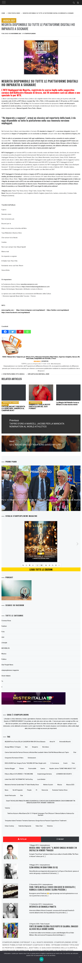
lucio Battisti (41, 779)
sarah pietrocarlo (10, 795)
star (21, 795)
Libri (3, 637)
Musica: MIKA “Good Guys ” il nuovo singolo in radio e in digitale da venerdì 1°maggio (53, 849)
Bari (26, 747)
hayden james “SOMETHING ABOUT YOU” (62, 768)
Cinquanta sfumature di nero (14, 758)
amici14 (52, 741)
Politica (4, 659)
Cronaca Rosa (6, 621)
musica (59, 784)
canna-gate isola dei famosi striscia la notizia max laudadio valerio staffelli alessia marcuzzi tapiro (37, 752)
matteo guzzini (48, 784)
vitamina (50, 826)
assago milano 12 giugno (13, 747)
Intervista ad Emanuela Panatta (42, 906)
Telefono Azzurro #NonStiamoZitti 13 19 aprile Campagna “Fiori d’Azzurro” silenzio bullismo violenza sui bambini (40, 814)
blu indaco (45, 747)
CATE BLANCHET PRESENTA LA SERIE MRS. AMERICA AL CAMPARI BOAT (13, 406)
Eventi (65, 763)
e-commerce (55, 763)
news (6, 790)
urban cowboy (9, 826)
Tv (2, 681)
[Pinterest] (20, 330)
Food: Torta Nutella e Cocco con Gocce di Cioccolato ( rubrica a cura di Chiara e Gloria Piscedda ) (52, 888)
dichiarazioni (32, 758)
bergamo (35, 747)
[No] (79, 957)
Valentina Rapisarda (24, 826)
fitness (21, 768)
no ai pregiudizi (18, 790)
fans (73, 763)
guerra (43, 768)
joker (47, 374)
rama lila (45, 790)
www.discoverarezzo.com (29, 284)
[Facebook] (5, 330)
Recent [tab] (61, 839)
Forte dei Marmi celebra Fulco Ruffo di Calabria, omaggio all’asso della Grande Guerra (53, 928)
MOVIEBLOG (6, 648)
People (29, 790)
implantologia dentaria (36, 374)
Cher (74, 752)
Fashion (4, 626)
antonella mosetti (65, 741)
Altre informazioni (55, 363)
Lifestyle (4, 643)
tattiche (7, 808)
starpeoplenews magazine (10, 670)
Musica (22, 374)
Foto (17, 374)
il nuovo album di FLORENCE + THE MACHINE (19, 774)
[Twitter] (12, 330)
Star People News (9, 374)
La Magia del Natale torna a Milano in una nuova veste (67, 403)
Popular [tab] (23, 839)
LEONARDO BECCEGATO (64, 774)
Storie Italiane (6, 676)
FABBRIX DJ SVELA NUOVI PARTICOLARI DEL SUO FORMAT (39, 405)
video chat (39, 826)
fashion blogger (10, 768)
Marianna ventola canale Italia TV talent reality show (22, 784)
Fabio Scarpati (45, 924)
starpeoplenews (30, 33)
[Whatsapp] (27, 330)
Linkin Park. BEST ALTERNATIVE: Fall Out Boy (19, 779)
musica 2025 (70, 784)
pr (36, 790)
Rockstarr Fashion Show (60, 790)
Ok (41, 959)
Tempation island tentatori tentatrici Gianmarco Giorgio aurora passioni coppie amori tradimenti (35, 820)
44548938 (45, 361)
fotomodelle (32, 768)
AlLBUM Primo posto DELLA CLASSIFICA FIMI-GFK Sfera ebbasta (25, 741)
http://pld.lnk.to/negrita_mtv (71, 134)
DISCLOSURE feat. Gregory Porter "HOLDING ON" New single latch (25, 763)
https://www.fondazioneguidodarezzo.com (36, 287)
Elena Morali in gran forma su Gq (43, 867)
